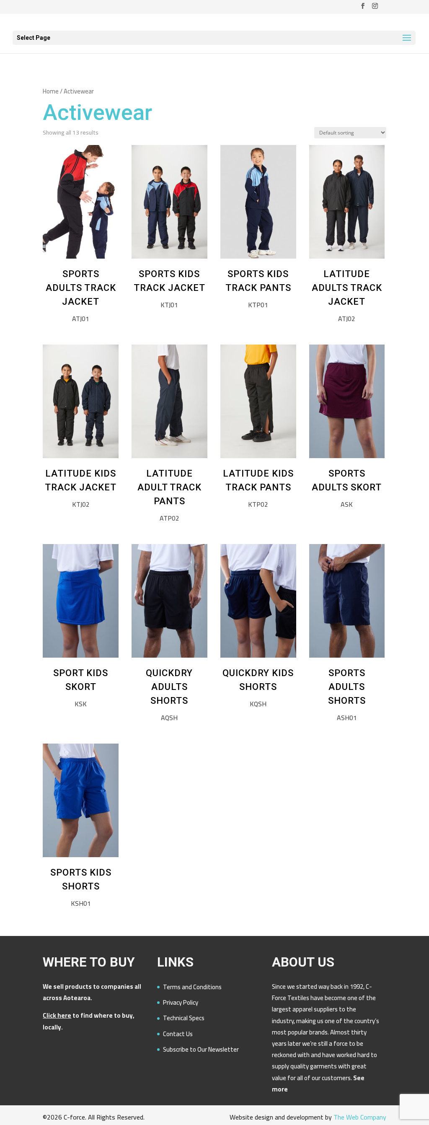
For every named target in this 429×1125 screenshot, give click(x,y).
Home (51, 91)
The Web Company (359, 1117)
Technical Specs (183, 1018)
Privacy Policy (180, 1002)
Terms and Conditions (192, 987)
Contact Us (178, 1034)
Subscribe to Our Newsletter (201, 1049)
